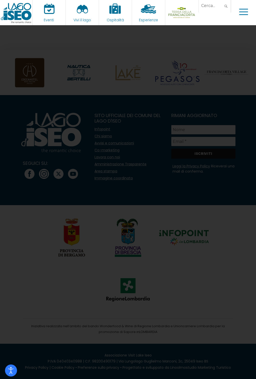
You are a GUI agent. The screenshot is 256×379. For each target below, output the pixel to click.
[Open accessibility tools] (11, 370)
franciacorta (182, 20)
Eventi (49, 20)
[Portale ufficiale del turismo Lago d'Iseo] (16, 13)
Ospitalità (115, 20)
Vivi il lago (82, 20)
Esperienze (148, 20)
